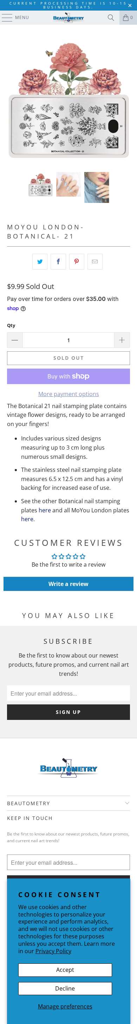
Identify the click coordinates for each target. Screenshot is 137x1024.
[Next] (124, 98)
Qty (11, 325)
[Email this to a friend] (95, 262)
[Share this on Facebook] (58, 262)
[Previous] (12, 98)
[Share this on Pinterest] (76, 262)
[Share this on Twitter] (39, 262)
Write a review (68, 584)
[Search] (111, 18)
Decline (65, 988)
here (45, 510)
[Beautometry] (68, 18)
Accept (65, 970)
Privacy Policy (53, 951)
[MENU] (3, 18)
